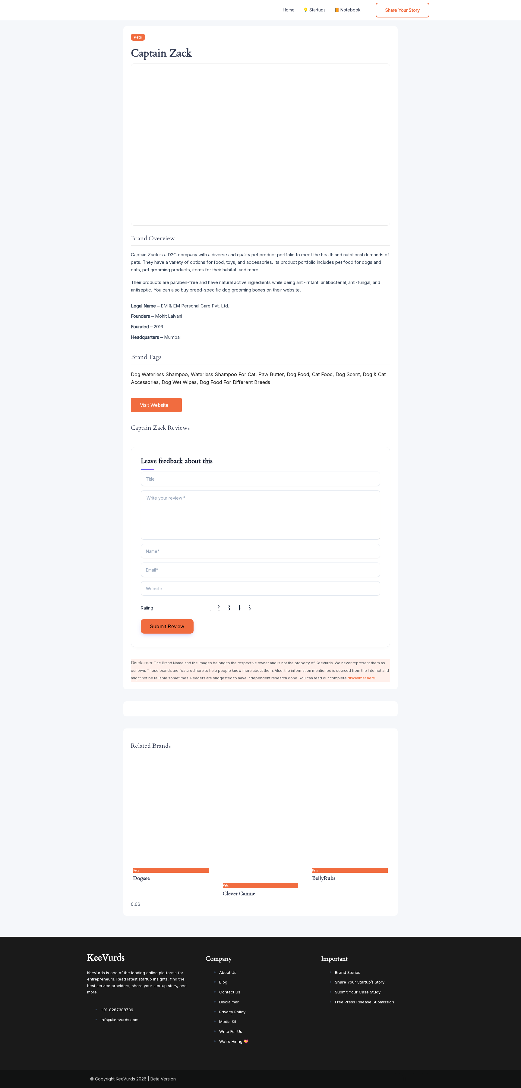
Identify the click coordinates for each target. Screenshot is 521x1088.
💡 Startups (314, 9)
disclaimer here (361, 678)
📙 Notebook (347, 9)
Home (289, 9)
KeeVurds (106, 958)
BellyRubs (323, 878)
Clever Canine (239, 893)
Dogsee (141, 878)
